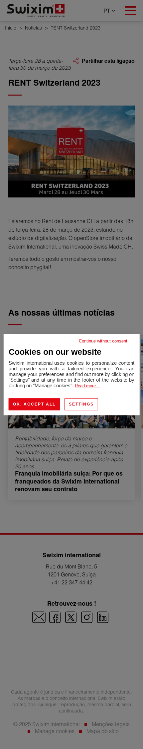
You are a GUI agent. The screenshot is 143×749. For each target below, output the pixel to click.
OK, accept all (34, 404)
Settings (81, 404)
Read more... (87, 385)
